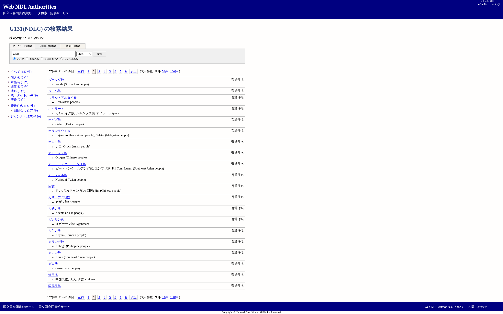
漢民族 (53, 275)
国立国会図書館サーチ (54, 306)
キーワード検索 (22, 46)
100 (174, 71)
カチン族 (54, 208)
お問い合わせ (477, 306)
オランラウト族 (59, 131)
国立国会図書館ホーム (19, 306)
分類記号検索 (47, 46)
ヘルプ (496, 4)
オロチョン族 (57, 153)
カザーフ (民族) (59, 197)
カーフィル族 (57, 175)
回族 (51, 186)
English (483, 4)
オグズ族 (54, 120)
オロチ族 (54, 142)
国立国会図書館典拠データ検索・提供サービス (36, 9)
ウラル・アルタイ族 (62, 97)
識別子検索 (73, 46)
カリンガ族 (56, 241)
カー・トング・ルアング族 (67, 164)
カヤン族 (54, 230)
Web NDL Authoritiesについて (444, 306)
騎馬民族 (54, 286)
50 (165, 71)
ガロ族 (53, 263)
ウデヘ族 (54, 91)
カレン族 (54, 252)
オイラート (56, 108)
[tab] (22, 46)
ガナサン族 (56, 219)
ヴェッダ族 (56, 79)
